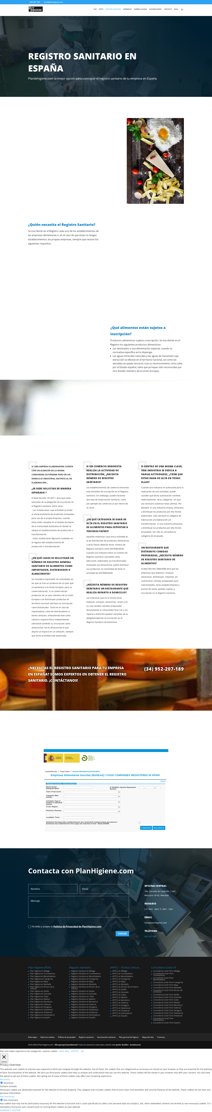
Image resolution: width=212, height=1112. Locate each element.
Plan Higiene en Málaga (40, 971)
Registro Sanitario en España (83, 1017)
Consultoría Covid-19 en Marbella (167, 987)
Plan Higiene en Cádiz (39, 996)
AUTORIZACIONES (155, 9)
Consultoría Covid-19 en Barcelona (167, 1005)
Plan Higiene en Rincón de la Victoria (42, 987)
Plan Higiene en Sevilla (39, 991)
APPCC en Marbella (120, 984)
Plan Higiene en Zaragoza (40, 1007)
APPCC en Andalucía (121, 1010)
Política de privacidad (66, 1037)
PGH (95, 9)
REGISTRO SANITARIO (113, 9)
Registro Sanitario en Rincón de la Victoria (85, 987)
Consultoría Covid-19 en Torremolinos (163, 974)
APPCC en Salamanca (121, 1008)
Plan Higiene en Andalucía (41, 1012)
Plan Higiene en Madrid (40, 999)
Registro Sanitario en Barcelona (84, 1001)
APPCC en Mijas (118, 981)
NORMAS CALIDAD (140, 9)
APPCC (101, 9)
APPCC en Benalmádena (122, 976)
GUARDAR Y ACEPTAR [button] (10, 1110)
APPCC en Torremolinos (122, 973)
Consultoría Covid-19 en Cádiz (166, 999)
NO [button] (82, 1051)
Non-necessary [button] (7, 1096)
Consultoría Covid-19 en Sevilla (166, 994)
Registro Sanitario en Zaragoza (84, 1007)
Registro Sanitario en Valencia (83, 1004)
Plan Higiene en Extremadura (42, 1015)
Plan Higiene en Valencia (40, 1004)
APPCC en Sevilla (119, 989)
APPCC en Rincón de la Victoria (125, 986)
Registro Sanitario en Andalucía (84, 1012)
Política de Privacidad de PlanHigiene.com (77, 926)
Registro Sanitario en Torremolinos (86, 973)
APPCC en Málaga (119, 971)
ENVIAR (122, 933)
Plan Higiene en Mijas (39, 981)
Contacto (161, 1037)
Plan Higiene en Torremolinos (42, 973)
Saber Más (64, 1051)
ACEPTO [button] (75, 1051)
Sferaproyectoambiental (66, 1044)
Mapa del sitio (148, 1037)
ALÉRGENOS (127, 9)
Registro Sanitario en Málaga (83, 971)
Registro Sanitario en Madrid (83, 999)
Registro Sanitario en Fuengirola (84, 979)
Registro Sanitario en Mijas (82, 981)
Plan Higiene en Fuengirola (41, 979)
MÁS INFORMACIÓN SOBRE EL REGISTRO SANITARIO (106, 418)
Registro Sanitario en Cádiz (82, 996)
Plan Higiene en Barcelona (41, 1001)
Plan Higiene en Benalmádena (42, 976)
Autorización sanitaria (106, 1037)
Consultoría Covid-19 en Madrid (166, 1002)
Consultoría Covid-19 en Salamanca (168, 1013)
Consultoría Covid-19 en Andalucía (167, 1015)
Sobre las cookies (47, 1037)
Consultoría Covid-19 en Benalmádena (163, 979)
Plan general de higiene (129, 1037)
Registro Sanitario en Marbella (83, 984)
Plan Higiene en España (40, 1017)
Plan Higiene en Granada (40, 993)
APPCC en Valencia (120, 1002)
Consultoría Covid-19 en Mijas (165, 985)
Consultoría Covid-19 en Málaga (166, 971)
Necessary (8, 1082)
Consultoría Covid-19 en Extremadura (163, 1019)
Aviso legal (32, 1037)
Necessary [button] (5, 1079)
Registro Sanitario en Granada (83, 993)
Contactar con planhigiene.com (172, 30)
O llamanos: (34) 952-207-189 (190, 41)
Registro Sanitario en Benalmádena (86, 976)
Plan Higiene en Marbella (40, 984)
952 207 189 (35, 2)
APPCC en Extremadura (122, 1013)
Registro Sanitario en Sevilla (82, 991)
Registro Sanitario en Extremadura (85, 1015)
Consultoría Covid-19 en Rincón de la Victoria (167, 991)
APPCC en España (119, 1015)
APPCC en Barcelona (121, 1000)
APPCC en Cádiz (119, 994)
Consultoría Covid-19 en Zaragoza (167, 1010)
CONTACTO (168, 9)
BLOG (176, 9)
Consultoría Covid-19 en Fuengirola (168, 982)
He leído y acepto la (66, 926)
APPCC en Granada (120, 992)
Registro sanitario (86, 1037)
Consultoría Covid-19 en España (166, 1022)
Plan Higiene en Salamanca (41, 1009)
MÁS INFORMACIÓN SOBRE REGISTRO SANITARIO (106, 693)
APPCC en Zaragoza (120, 1005)
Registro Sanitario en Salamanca (84, 1009)
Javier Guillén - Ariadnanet (128, 1044)
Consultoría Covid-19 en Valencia (167, 1007)
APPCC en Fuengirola (121, 979)
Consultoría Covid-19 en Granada (167, 997)
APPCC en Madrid (119, 997)
